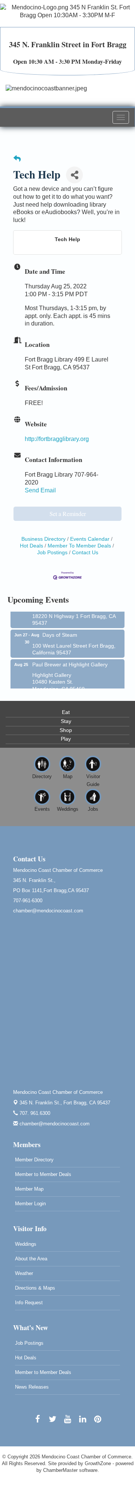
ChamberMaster (60, 1470)
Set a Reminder (68, 514)
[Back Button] (17, 159)
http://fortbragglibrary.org (57, 439)
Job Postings (29, 1343)
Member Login (30, 1203)
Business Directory (43, 539)
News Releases (32, 1387)
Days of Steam (59, 631)
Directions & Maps (35, 1288)
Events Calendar (90, 539)
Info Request (29, 1302)
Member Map (29, 1189)
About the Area (31, 1259)
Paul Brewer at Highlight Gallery (70, 661)
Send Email (40, 490)
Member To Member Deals (79, 546)
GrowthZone (98, 1463)
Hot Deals (25, 1357)
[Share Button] (74, 174)
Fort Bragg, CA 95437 (65, 1103)
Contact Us (85, 552)
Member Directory (34, 1159)
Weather (24, 1273)
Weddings (25, 1244)
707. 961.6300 (34, 1113)
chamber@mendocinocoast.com (54, 1123)
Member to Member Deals (43, 1174)
